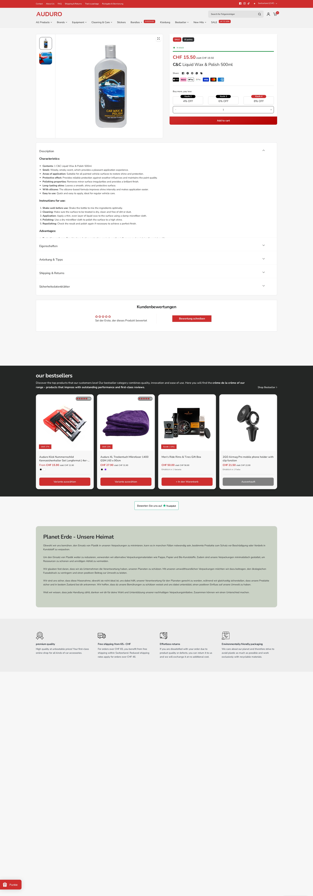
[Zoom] (158, 38)
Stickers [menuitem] (121, 22)
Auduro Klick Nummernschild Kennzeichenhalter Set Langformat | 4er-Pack (63, 459)
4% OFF (188, 101)
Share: (176, 73)
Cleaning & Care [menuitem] (100, 22)
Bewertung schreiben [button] (192, 318)
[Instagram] (244, 3)
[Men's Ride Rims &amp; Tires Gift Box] (187, 423)
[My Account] (268, 14)
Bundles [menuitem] (135, 22)
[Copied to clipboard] (201, 73)
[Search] (259, 14)
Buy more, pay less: (182, 91)
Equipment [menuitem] (78, 22)
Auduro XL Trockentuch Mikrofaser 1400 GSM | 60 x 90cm (124, 458)
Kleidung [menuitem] (165, 22)
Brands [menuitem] (61, 22)
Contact (39, 3)
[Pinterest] (192, 73)
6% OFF (223, 101)
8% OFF (259, 101)
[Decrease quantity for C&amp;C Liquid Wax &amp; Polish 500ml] (175, 109)
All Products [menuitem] (43, 22)
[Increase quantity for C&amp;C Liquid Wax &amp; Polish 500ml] (271, 109)
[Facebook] (240, 3)
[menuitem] (40, 3)
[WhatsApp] (197, 73)
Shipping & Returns (73, 3)
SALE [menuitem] (214, 22)
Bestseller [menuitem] (180, 22)
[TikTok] (249, 3)
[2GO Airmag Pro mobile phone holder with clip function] (248, 423)
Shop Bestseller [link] (266, 387)
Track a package (92, 3)
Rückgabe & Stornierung (112, 3)
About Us (50, 3)
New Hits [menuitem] (199, 22)
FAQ (60, 3)
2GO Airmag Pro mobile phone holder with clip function (248, 458)
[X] (188, 73)
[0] (274, 14)
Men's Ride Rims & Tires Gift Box (181, 457)
